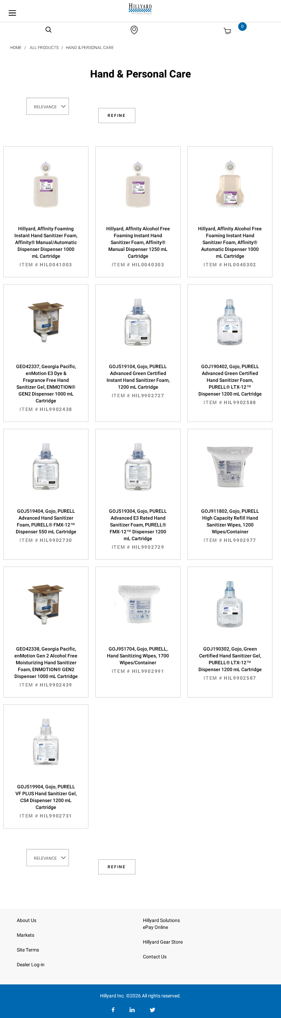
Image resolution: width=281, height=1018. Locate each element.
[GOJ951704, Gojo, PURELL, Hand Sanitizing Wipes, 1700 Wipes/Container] (138, 611)
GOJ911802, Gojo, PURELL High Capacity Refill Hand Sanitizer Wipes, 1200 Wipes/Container (230, 526)
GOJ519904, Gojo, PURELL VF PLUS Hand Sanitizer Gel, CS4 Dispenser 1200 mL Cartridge (46, 801)
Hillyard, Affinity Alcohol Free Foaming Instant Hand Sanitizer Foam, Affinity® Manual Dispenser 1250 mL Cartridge (138, 246)
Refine (117, 115)
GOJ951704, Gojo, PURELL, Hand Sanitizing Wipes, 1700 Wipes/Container (138, 660)
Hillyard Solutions (161, 920)
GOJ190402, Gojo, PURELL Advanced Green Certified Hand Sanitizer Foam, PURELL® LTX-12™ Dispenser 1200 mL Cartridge (230, 384)
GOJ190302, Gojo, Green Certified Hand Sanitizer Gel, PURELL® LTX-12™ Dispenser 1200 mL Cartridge (230, 663)
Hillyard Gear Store (163, 942)
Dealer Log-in (31, 964)
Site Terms (28, 950)
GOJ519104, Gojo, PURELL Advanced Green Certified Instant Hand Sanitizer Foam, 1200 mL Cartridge (138, 381)
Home (16, 48)
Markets (25, 935)
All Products (44, 48)
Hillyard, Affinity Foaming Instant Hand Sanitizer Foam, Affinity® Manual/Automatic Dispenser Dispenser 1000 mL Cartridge (45, 246)
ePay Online (155, 927)
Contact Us (155, 956)
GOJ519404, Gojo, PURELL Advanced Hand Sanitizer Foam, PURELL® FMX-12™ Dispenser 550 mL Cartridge (46, 526)
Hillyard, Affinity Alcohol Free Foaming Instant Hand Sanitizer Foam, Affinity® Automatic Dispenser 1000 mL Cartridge (230, 246)
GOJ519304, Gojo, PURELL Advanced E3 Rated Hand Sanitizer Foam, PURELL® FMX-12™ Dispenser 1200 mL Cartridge (138, 529)
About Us (26, 920)
